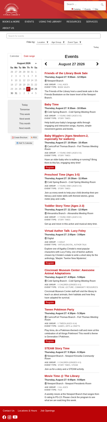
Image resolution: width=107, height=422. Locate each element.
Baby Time (52, 104)
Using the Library (50, 22)
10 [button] (16, 80)
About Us (8, 28)
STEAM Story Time (57, 348)
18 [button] (20, 84)
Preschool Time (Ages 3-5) (62, 174)
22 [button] (36, 84)
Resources (74, 22)
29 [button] (24, 72)
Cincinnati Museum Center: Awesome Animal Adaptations (69, 272)
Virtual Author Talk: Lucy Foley (65, 230)
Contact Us (8, 410)
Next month (24, 128)
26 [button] (12, 72)
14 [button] (32, 80)
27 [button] (16, 72)
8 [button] (36, 76)
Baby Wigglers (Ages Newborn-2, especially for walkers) (66, 137)
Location (41, 42)
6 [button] (28, 76)
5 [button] (24, 76)
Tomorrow (25, 109)
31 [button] (32, 72)
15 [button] (36, 80)
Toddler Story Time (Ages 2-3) (64, 205)
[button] (46, 64)
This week (25, 114)
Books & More (11, 22)
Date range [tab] (29, 56)
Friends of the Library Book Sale (66, 73)
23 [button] (12, 89)
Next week (25, 119)
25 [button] (20, 89)
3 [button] (16, 76)
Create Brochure (20, 137)
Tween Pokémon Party (59, 309)
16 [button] (12, 84)
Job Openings (47, 410)
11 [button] (20, 80)
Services (92, 22)
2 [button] (11, 76)
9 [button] (11, 80)
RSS (34, 137)
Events (88, 9)
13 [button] (28, 80)
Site (96, 9)
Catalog (77, 9)
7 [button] (32, 76)
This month (24, 123)
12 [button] (24, 80)
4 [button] (20, 76)
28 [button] (20, 72)
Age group (56, 42)
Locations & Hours (27, 410)
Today (96, 47)
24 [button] (16, 89)
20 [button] (28, 84)
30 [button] (28, 72)
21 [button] (32, 84)
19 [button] (24, 84)
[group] (24, 78)
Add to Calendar (25, 143)
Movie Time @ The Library (62, 375)
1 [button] (36, 72)
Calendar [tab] (14, 56)
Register (50, 167)
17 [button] (16, 84)
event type (73, 42)
